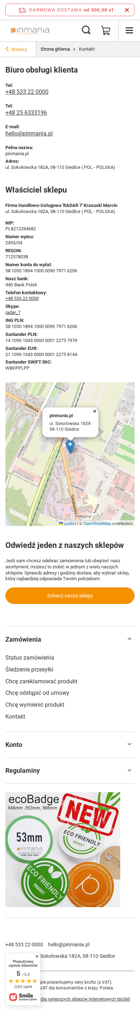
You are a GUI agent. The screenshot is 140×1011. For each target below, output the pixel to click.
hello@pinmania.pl (29, 133)
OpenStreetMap (97, 523)
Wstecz (19, 49)
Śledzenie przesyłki (29, 669)
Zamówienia (23, 639)
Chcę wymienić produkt (34, 704)
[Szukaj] (86, 30)
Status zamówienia (29, 657)
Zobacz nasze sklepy (70, 596)
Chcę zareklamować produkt (41, 681)
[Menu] (129, 30)
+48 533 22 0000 (26, 91)
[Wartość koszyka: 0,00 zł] (106, 30)
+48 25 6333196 (26, 112)
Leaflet (69, 523)
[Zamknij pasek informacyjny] (127, 10)
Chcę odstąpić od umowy (37, 692)
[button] (70, 446)
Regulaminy (22, 770)
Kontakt (15, 716)
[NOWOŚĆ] (70, 850)
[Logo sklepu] (30, 30)
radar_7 (12, 312)
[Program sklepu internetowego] (70, 999)
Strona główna (55, 49)
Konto (13, 744)
